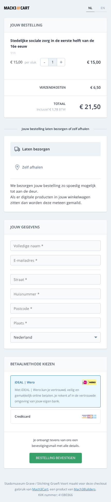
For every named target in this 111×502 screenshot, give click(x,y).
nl (90, 8)
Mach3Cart (40, 489)
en (103, 8)
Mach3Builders (85, 489)
